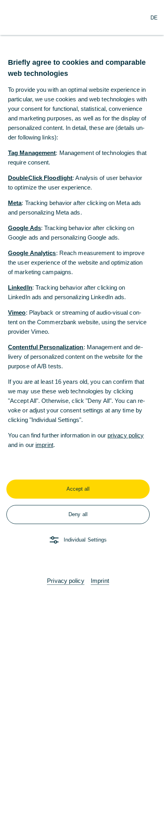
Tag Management (32, 152)
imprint (44, 444)
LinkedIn (20, 287)
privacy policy (125, 435)
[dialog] (82, 414)
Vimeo (17, 312)
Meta (14, 202)
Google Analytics (32, 253)
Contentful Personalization (46, 347)
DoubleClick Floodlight (40, 177)
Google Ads (24, 227)
